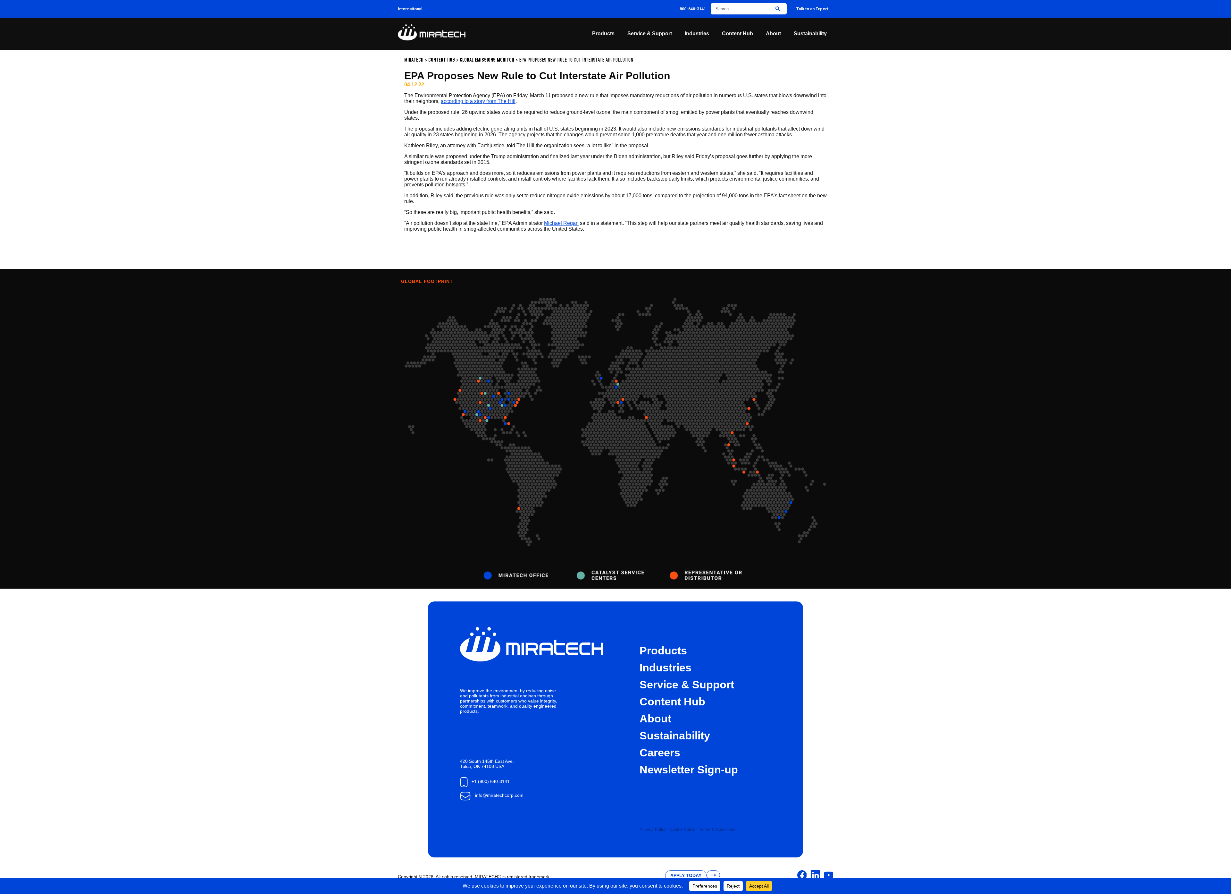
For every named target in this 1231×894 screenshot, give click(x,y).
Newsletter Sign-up (689, 770)
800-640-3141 (693, 8)
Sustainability (810, 33)
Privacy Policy (653, 829)
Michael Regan (561, 223)
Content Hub (737, 33)
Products (603, 33)
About (773, 33)
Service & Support (649, 33)
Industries (697, 33)
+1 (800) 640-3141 (491, 781)
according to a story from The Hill (478, 101)
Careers (660, 753)
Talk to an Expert (812, 8)
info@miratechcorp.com (499, 795)
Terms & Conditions (717, 829)
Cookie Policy (682, 829)
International (410, 8)
